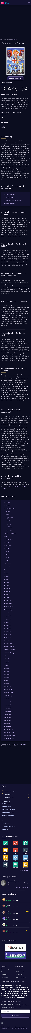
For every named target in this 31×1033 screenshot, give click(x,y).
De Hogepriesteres (9, 508)
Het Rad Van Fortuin (10, 533)
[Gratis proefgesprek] (15, 955)
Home (1, 39)
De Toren (6, 551)
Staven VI (6, 585)
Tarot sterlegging (9, 197)
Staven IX (6, 594)
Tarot (5, 39)
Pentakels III (7, 619)
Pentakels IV (7, 622)
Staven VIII (7, 591)
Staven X (6, 597)
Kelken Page (7, 686)
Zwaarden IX (7, 723)
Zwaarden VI (7, 714)
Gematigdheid (8, 545)
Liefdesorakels (19, 974)
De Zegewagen (8, 524)
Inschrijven (15, 1015)
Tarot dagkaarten (8, 794)
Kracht (6, 536)
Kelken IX (6, 680)
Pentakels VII (7, 631)
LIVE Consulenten (20, 972)
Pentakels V (7, 625)
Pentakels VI (7, 628)
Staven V (6, 582)
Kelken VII (7, 674)
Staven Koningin (8, 606)
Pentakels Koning (9, 653)
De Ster (6, 554)
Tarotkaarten (9, 39)
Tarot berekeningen (9, 797)
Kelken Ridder (8, 689)
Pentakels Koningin (9, 649)
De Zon (6, 560)
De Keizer (6, 514)
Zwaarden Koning (9, 738)
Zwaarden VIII (8, 720)
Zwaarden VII (8, 717)
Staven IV (6, 579)
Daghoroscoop (5, 969)
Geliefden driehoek (9, 194)
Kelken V (6, 668)
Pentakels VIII (8, 634)
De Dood (6, 542)
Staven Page (7, 600)
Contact (23, 1027)
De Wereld (7, 567)
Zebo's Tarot (19, 969)
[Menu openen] (29, 2)
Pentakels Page (8, 643)
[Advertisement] (15, 23)
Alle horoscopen (24, 870)
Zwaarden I (7, 699)
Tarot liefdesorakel (9, 203)
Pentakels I (7, 613)
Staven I (6, 570)
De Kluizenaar (8, 530)
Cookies (11, 1028)
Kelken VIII (7, 677)
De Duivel (6, 548)
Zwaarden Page (8, 729)
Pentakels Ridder (9, 646)
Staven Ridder (8, 603)
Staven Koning (8, 610)
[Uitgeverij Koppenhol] (15, 947)
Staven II (6, 573)
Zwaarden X (7, 726)
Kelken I (6, 656)
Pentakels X (7, 640)
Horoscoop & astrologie (22, 887)
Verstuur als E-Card (16, 78)
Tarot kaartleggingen (9, 791)
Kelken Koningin (8, 692)
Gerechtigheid (8, 527)
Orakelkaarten (4, 977)
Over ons (17, 1027)
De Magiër (7, 505)
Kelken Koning (8, 695)
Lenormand (4, 974)
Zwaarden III (7, 705)
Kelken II (6, 659)
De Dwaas (7, 502)
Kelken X (6, 683)
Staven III (6, 576)
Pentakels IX (7, 637)
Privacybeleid (4, 1028)
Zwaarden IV (7, 708)
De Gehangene (8, 539)
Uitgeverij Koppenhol (21, 977)
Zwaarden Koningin (9, 735)
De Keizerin (7, 511)
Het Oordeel (7, 564)
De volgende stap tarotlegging (13, 200)
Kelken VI (6, 671)
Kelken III (6, 662)
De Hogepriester (8, 517)
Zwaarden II (7, 702)
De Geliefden (7, 521)
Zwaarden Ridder (9, 732)
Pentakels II (7, 616)
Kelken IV (6, 665)
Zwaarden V (7, 711)
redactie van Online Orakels (19, 744)
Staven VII (7, 588)
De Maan (6, 557)
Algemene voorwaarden (20, 1028)
